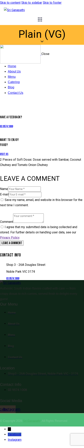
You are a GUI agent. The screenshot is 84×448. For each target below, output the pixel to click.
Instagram (14, 440)
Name (4, 189)
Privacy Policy (9, 237)
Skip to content (10, 2)
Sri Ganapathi (31, 420)
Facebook (14, 434)
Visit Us (4, 154)
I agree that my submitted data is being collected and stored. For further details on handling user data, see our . (38, 232)
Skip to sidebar (31, 2)
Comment (6, 222)
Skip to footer (52, 2)
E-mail (4, 194)
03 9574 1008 (6, 126)
